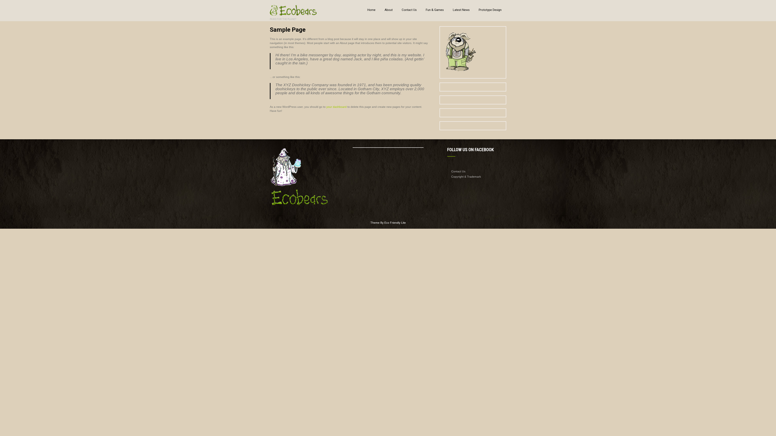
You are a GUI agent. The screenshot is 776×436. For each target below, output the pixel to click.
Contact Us (409, 10)
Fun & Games (435, 10)
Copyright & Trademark (466, 176)
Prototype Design (490, 10)
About (389, 10)
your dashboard (336, 106)
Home (371, 10)
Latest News (461, 10)
